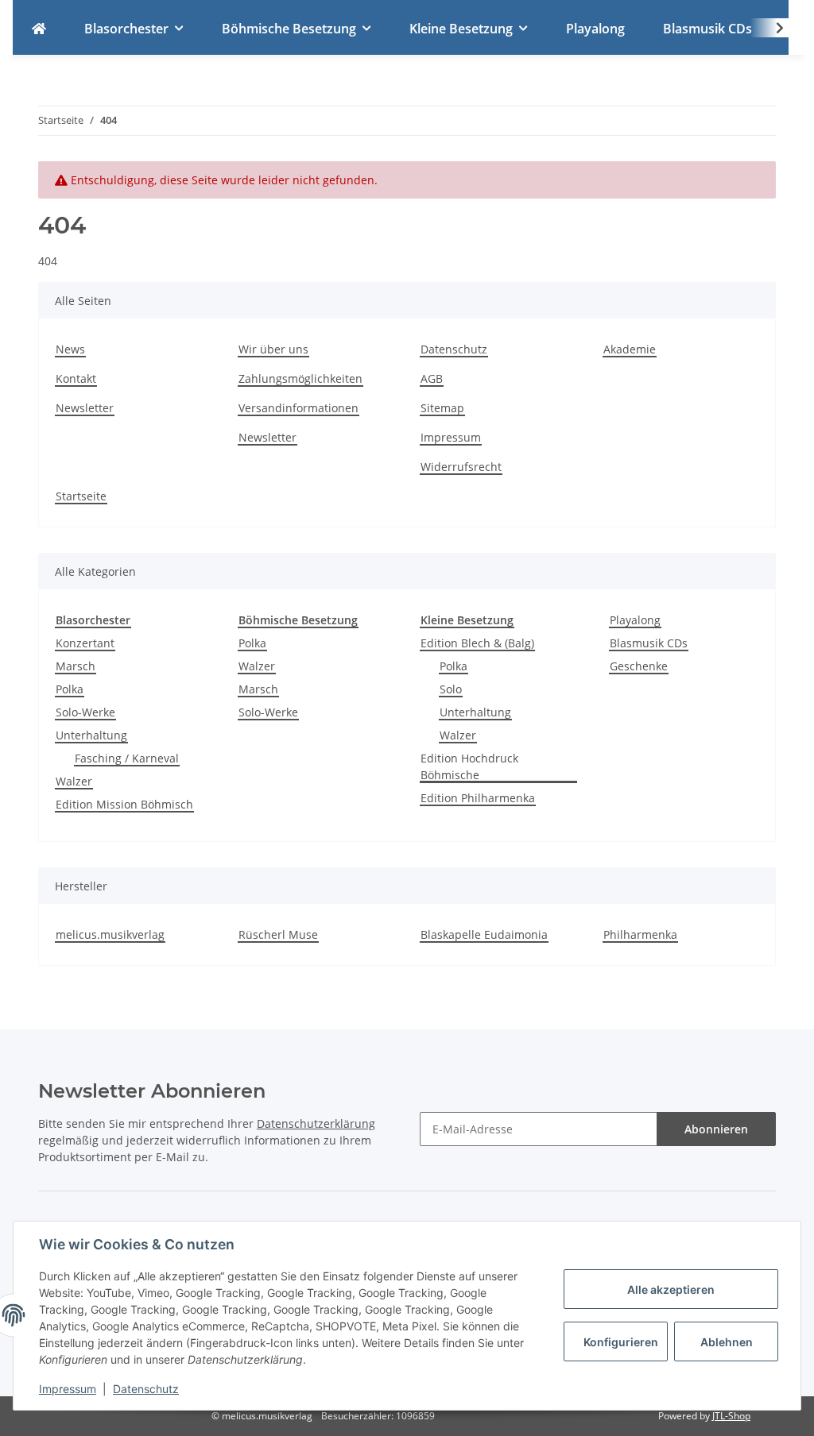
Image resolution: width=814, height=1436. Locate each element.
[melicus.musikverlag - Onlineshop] (39, 28)
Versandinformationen (298, 407)
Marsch (75, 666)
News (70, 349)
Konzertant (85, 642)
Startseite (81, 496)
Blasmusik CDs (649, 642)
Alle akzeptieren (671, 1289)
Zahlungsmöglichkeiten (300, 378)
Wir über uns (273, 349)
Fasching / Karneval (127, 758)
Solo (451, 689)
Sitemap (442, 407)
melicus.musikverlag (110, 934)
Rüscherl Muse (278, 934)
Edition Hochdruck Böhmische (469, 766)
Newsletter (85, 407)
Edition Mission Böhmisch (124, 804)
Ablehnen (726, 1342)
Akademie (629, 349)
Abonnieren (716, 1129)
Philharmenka (640, 934)
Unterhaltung (91, 735)
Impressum (451, 437)
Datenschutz (454, 349)
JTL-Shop (731, 1415)
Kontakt (76, 378)
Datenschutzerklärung (316, 1123)
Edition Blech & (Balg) (477, 642)
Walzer (74, 781)
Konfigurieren (620, 1342)
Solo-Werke (85, 712)
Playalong (635, 619)
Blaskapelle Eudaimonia (484, 934)
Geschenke (639, 666)
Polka (69, 689)
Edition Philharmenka (478, 797)
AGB (432, 378)
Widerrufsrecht (461, 466)
